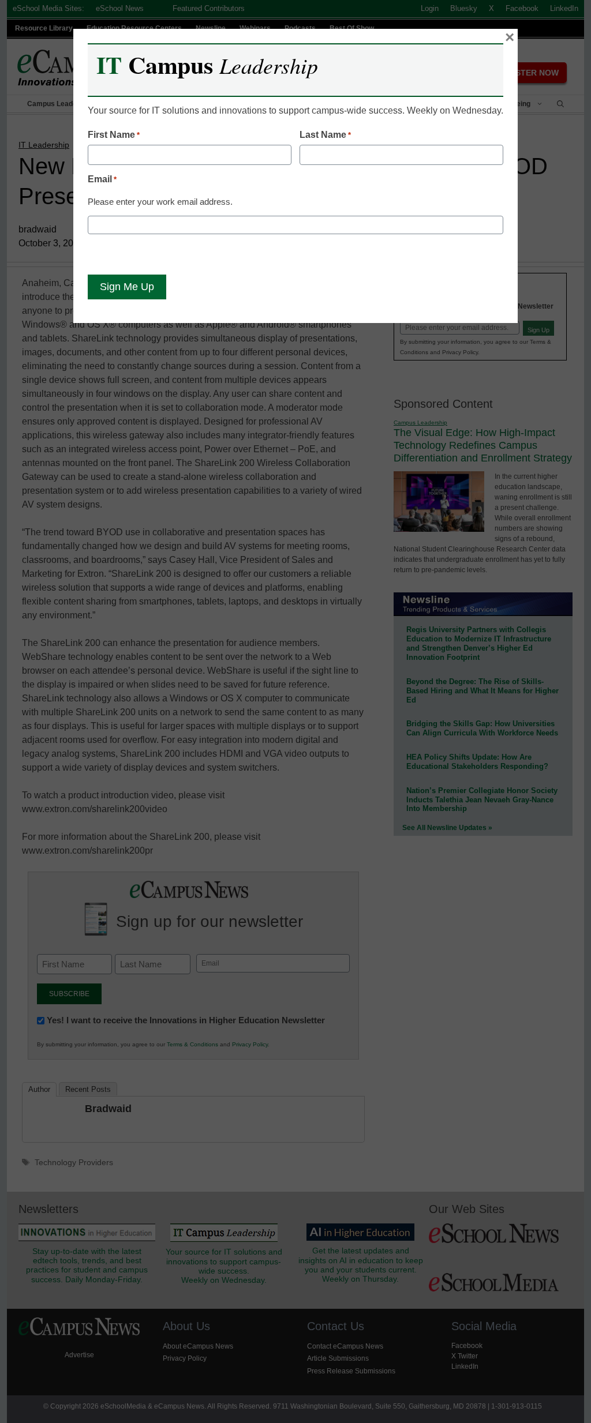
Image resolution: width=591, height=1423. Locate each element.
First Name (114, 135)
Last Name (325, 135)
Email (102, 179)
